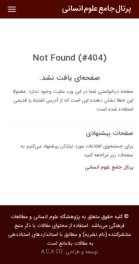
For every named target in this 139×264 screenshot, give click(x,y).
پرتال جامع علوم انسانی (109, 167)
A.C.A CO (52, 252)
